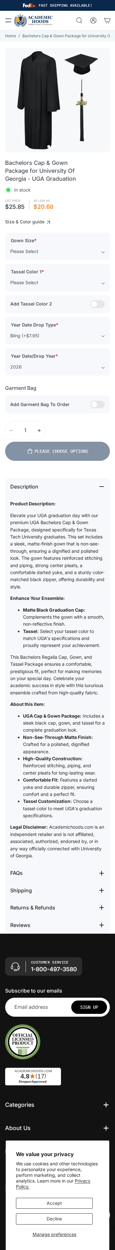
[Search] (79, 20)
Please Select (24, 251)
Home (10, 35)
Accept (54, 1203)
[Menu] (8, 20)
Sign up (89, 1007)
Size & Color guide (25, 221)
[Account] (93, 20)
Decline (54, 1218)
